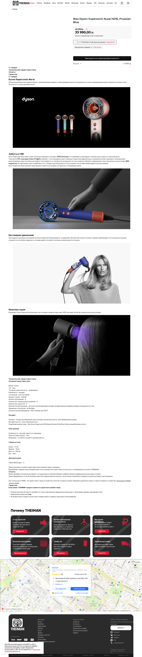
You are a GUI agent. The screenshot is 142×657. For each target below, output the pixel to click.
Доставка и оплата (88, 655)
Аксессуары (42, 639)
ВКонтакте (117, 635)
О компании (77, 626)
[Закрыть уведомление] (42, 643)
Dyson (40, 631)
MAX (115, 640)
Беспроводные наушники (46, 641)
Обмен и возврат (68, 655)
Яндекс (40, 633)
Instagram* (117, 632)
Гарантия (107, 655)
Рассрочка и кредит (80, 628)
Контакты (76, 624)
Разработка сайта (123, 655)
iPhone (40, 622)
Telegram (116, 637)
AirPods (40, 628)
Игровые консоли (44, 635)
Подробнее (110, 42)
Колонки (40, 637)
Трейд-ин (76, 622)
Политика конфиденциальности (20, 655)
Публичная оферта (46, 655)
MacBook (41, 624)
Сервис (75, 633)
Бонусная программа (80, 631)
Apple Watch (42, 626)
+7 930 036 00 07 (119, 643)
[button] (121, 627)
